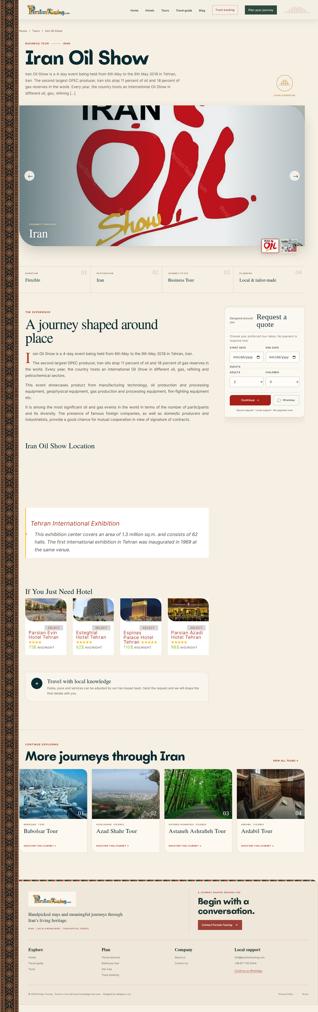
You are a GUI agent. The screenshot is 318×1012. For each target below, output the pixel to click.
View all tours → (286, 760)
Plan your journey (260, 10)
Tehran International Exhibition (75, 523)
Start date (238, 347)
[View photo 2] (289, 246)
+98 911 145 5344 (245, 963)
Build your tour (110, 963)
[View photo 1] (270, 246)
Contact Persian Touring (217, 924)
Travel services (111, 957)
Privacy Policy (286, 994)
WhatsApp (289, 400)
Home (134, 10)
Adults (235, 372)
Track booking (225, 9)
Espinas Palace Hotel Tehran (138, 637)
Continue (248, 400)
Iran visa (107, 969)
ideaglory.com (123, 994)
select (54, 627)
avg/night (42, 647)
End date (272, 347)
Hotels (149, 10)
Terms (305, 994)
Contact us (181, 963)
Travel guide (184, 10)
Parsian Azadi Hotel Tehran (187, 635)
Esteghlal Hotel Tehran (91, 635)
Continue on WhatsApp (248, 970)
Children (272, 372)
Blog (202, 10)
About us (180, 957)
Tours (165, 10)
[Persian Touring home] (48, 9)
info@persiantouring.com (249, 957)
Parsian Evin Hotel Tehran (44, 635)
